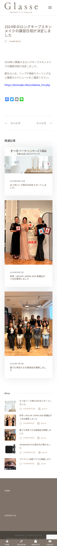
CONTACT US (10, 515)
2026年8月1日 (17, 272)
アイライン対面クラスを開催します (35, 459)
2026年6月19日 (29, 452)
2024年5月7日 (15, 41)
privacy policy (34, 535)
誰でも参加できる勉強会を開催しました (28, 369)
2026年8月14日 (17, 181)
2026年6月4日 (28, 463)
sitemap (19, 535)
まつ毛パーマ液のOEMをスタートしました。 (28, 186)
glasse (44, 408)
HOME (7, 490)
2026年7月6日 (17, 363)
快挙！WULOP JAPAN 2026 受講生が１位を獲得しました (27, 277)
